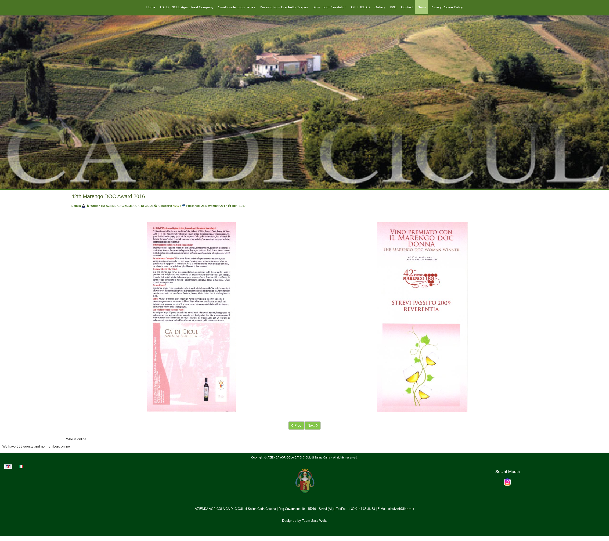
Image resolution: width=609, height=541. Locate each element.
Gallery (379, 7)
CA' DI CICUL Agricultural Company (186, 7)
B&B (393, 7)
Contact (407, 7)
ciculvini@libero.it (401, 509)
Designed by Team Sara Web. (304, 520)
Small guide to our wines (236, 7)
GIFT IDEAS (360, 7)
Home (150, 7)
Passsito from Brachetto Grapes (284, 7)
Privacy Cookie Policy (447, 7)
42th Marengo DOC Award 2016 (108, 196)
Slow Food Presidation (329, 7)
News (421, 7)
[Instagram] (507, 482)
